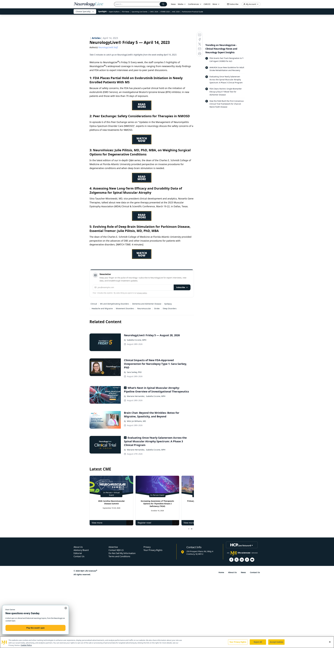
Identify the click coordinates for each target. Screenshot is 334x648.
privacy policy (142, 293)
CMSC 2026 (154, 12)
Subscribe (180, 287)
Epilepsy (168, 304)
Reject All (258, 642)
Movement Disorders (125, 308)
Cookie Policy (26, 645)
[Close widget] (65, 608)
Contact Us (79, 556)
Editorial (78, 553)
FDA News (125, 12)
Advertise (113, 547)
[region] (167, 642)
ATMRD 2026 (165, 12)
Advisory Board (81, 550)
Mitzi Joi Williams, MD (136, 421)
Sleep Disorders (170, 308)
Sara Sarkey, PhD (134, 372)
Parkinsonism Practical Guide (192, 12)
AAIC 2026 (176, 12)
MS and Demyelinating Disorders (114, 304)
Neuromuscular (144, 308)
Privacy (147, 547)
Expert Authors (114, 12)
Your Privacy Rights (153, 550)
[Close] (330, 642)
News (173, 4)
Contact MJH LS (116, 550)
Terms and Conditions (119, 556)
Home (221, 572)
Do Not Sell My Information (122, 553)
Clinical (94, 304)
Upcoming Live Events (139, 12)
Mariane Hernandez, (136, 396)
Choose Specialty (83, 11)
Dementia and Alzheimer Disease (146, 304)
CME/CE (207, 4)
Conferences (193, 4)
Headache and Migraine (102, 308)
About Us (78, 547)
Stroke (157, 308)
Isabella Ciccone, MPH (136, 340)
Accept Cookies (276, 642)
